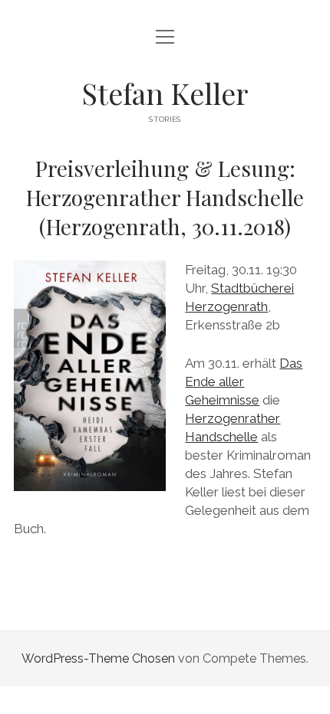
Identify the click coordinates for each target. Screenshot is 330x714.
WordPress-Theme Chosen (98, 658)
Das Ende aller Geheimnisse (243, 381)
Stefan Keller (165, 93)
